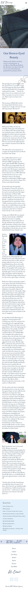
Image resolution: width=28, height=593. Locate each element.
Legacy (14, 551)
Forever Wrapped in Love (8, 506)
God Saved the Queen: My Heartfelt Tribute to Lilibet (14, 516)
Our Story (14, 554)
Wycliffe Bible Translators (16, 163)
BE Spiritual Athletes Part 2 (8, 524)
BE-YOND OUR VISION (8, 521)
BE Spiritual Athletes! (7, 526)
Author (14, 558)
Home (14, 548)
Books (14, 561)
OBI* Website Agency (16, 586)
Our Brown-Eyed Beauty (8, 519)
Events (14, 564)
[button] (26, 3)
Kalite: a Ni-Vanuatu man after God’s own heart (12, 511)
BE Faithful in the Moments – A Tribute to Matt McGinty (13, 529)
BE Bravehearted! (6, 509)
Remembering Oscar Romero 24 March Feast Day (13, 514)
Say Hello (14, 567)
